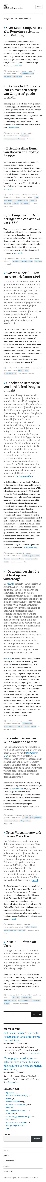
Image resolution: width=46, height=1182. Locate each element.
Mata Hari (21, 930)
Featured (9, 1107)
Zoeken (7, 1134)
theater (26, 726)
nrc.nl (10, 584)
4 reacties (8, 264)
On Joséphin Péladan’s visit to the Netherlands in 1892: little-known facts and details (22, 1037)
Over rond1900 (10, 1161)
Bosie (37, 556)
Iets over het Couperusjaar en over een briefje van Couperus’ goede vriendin (23, 91)
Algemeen (10, 1093)
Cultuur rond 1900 (10, 1178)
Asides (8, 1098)
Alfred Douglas (28, 556)
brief (26, 370)
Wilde (6, 562)
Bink (36, 197)
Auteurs (7, 1166)
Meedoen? (8, 1171)
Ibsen (20, 726)
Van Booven (25, 203)
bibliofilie (16, 997)
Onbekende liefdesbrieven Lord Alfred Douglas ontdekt (23, 386)
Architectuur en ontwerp (16, 1095)
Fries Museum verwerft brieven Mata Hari (22, 834)
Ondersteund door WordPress (28, 1178)
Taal (14, 370)
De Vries (16, 203)
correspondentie (28, 73)
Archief (7, 1155)
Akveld (20, 370)
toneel (33, 726)
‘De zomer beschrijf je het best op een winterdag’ (21, 575)
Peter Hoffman (15, 195)
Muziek (9, 1119)
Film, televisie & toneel (15, 1110)
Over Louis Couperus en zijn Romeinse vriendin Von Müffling (23, 31)
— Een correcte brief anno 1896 (22, 275)
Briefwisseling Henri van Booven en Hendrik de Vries (21, 152)
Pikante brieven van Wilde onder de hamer (20, 740)
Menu (39, 7)
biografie (25, 136)
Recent (7, 1150)
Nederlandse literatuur (11, 73)
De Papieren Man (24, 476)
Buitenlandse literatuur (12, 556)
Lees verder (18, 65)
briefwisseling (9, 200)
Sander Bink (14, 71)
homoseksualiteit (31, 559)
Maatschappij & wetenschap (13, 927)
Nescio (6, 1003)
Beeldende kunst (10, 197)
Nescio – (20, 944)
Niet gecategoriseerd (14, 1125)
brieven (7, 559)
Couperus (7, 76)
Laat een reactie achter (27, 373)
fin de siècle (36, 1000)
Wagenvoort (17, 76)
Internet (9, 1113)
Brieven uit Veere (10, 1000)
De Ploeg (7, 203)
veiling (21, 821)
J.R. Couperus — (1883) (23, 219)
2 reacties (27, 76)
